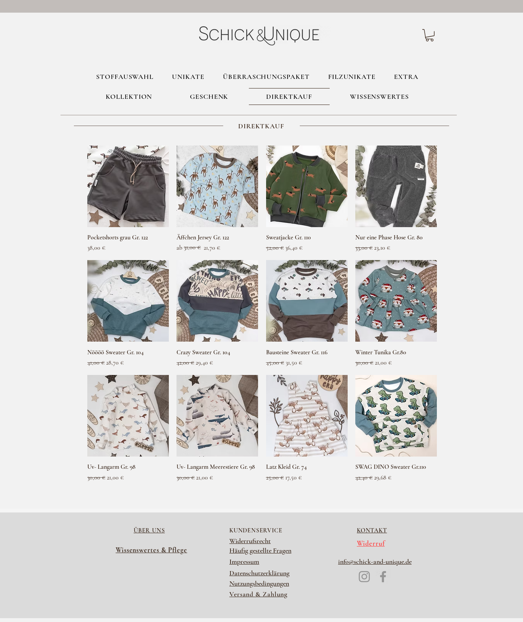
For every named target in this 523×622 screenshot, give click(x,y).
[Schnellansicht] (128, 186)
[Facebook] (383, 576)
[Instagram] (364, 576)
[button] (429, 35)
